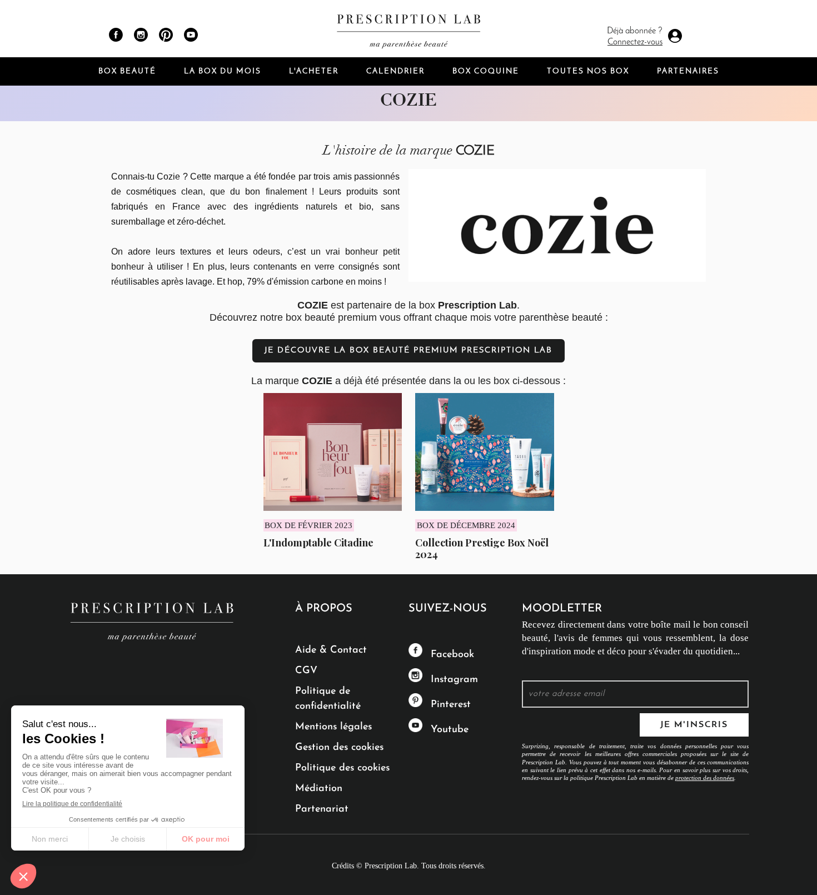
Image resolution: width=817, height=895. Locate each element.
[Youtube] (191, 35)
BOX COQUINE (485, 71)
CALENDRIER (395, 71)
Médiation (318, 789)
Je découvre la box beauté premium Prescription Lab (408, 350)
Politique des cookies (342, 768)
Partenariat (321, 809)
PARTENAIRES (688, 71)
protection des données (704, 777)
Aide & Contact (331, 650)
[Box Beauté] (408, 28)
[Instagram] (141, 35)
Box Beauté (127, 71)
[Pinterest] (166, 35)
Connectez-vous (634, 42)
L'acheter (313, 71)
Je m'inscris (694, 724)
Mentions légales (333, 727)
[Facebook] (116, 35)
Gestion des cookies (339, 748)
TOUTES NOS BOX (588, 71)
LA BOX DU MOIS (222, 71)
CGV (306, 671)
